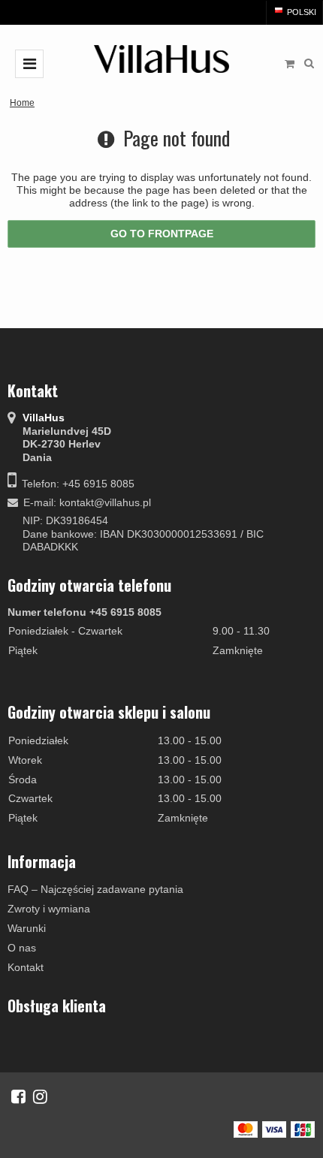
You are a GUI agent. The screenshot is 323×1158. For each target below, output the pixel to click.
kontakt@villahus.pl (105, 502)
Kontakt (26, 967)
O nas (22, 948)
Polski (300, 12)
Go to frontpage (161, 234)
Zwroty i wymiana (49, 909)
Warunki (27, 928)
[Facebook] (18, 1096)
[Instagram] (40, 1096)
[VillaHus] (161, 59)
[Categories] (29, 64)
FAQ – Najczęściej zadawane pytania (95, 889)
